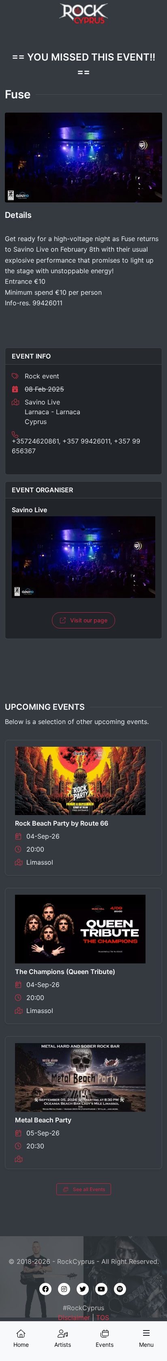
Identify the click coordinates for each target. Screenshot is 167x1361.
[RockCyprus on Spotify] (120, 1289)
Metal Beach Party (43, 1120)
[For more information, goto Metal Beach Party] (80, 1077)
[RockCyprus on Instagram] (64, 1289)
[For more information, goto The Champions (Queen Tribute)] (80, 928)
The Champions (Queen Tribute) (65, 971)
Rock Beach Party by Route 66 (61, 823)
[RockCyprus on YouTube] (101, 1289)
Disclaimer (74, 1317)
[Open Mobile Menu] (146, 1333)
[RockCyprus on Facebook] (45, 1289)
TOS (102, 1317)
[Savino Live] (83, 557)
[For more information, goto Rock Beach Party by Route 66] (80, 780)
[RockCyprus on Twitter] (83, 1289)
